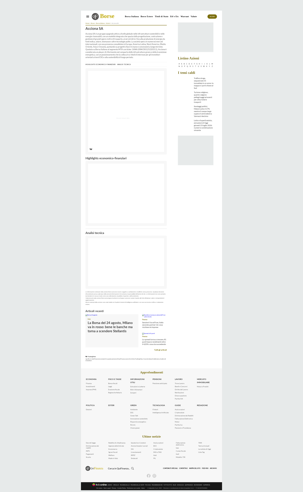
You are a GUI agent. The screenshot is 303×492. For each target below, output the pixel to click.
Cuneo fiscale (181, 451)
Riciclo (132, 425)
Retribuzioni (179, 393)
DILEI (174, 485)
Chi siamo (99, 488)
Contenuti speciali (170, 468)
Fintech (155, 409)
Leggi (110, 386)
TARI (200, 443)
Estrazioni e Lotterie (137, 387)
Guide (178, 405)
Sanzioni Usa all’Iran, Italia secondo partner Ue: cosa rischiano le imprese (152, 324)
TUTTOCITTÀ (167, 485)
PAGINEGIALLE (125, 485)
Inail (177, 454)
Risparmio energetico (138, 422)
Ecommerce (112, 449)
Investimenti (90, 386)
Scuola (88, 457)
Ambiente (134, 409)
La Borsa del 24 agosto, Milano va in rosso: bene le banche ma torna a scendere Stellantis (110, 327)
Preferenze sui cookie (133, 488)
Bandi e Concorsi (181, 386)
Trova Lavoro (179, 383)
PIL (154, 458)
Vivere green (135, 428)
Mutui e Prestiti (202, 387)
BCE (155, 446)
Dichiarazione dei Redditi (184, 416)
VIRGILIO (116, 485)
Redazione (202, 405)
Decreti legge (91, 443)
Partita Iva (178, 425)
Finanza (144, 319)
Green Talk (134, 416)
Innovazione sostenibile (138, 419)
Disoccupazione (181, 396)
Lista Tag (201, 452)
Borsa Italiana (132, 16)
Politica (90, 405)
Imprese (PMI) (91, 389)
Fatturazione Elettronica (184, 419)
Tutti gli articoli (160, 350)
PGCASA (148, 485)
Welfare (111, 455)
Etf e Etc (174, 16)
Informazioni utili (137, 380)
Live (89, 319)
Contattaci (183, 468)
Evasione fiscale (114, 389)
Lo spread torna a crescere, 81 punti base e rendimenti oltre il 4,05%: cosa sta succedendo (154, 341)
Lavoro (179, 379)
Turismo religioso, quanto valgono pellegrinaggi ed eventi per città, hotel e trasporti (203, 97)
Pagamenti (90, 454)
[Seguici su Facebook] (149, 476)
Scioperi (133, 393)
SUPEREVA (206, 485)
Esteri (111, 405)
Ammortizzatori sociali (139, 446)
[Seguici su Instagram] (154, 476)
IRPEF (133, 455)
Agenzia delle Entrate (116, 446)
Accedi (212, 16)
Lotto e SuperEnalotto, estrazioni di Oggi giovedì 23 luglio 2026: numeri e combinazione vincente (203, 125)
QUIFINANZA (189, 485)
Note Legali (107, 488)
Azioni (108, 23)
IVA (132, 449)
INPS (88, 451)
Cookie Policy (121, 488)
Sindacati (134, 458)
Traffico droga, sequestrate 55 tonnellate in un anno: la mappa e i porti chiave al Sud (203, 83)
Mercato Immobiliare (203, 380)
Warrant (185, 16)
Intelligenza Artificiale (161, 413)
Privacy (114, 488)
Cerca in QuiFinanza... (119, 468)
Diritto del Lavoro (181, 389)
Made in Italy (113, 458)
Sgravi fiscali (113, 452)
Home (87, 23)
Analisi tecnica (124, 64)
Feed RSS (205, 468)
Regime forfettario (115, 393)
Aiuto (143, 488)
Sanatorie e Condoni (138, 443)
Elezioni (89, 409)
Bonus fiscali (112, 383)
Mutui (177, 422)
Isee (177, 448)
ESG (131, 413)
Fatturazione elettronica (180, 444)
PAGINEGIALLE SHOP (137, 485)
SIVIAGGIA (180, 485)
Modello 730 (180, 457)
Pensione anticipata (160, 383)
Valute (194, 16)
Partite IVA (179, 399)
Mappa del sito (195, 468)
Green (133, 405)
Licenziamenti (136, 452)
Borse (107, 16)
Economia (91, 379)
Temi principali (203, 446)
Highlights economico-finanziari (100, 64)
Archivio (213, 468)
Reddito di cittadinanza (116, 443)
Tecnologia (159, 405)
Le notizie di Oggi (204, 449)
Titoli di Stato (161, 16)
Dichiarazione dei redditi (92, 447)
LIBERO (109, 485)
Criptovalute (179, 413)
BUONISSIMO (198, 485)
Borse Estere (147, 16)
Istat (155, 455)
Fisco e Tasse (114, 379)
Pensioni (157, 379)
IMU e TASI (157, 452)
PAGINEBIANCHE (157, 485)
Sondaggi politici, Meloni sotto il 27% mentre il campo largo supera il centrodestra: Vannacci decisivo (203, 111)
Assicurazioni (180, 409)
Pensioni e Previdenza (183, 428)
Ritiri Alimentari (136, 390)
